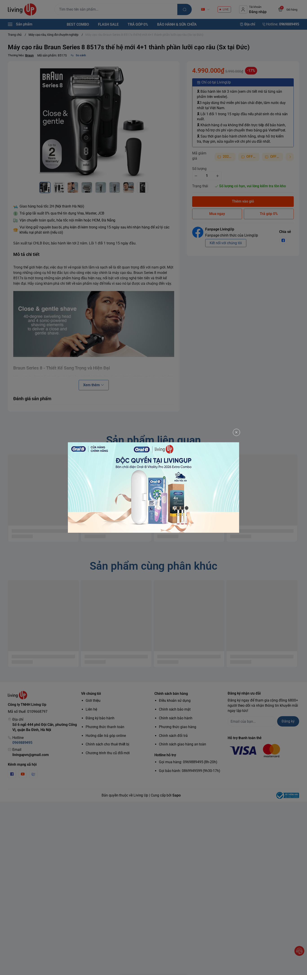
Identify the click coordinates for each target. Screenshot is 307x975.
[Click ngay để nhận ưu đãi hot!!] (153, 487)
